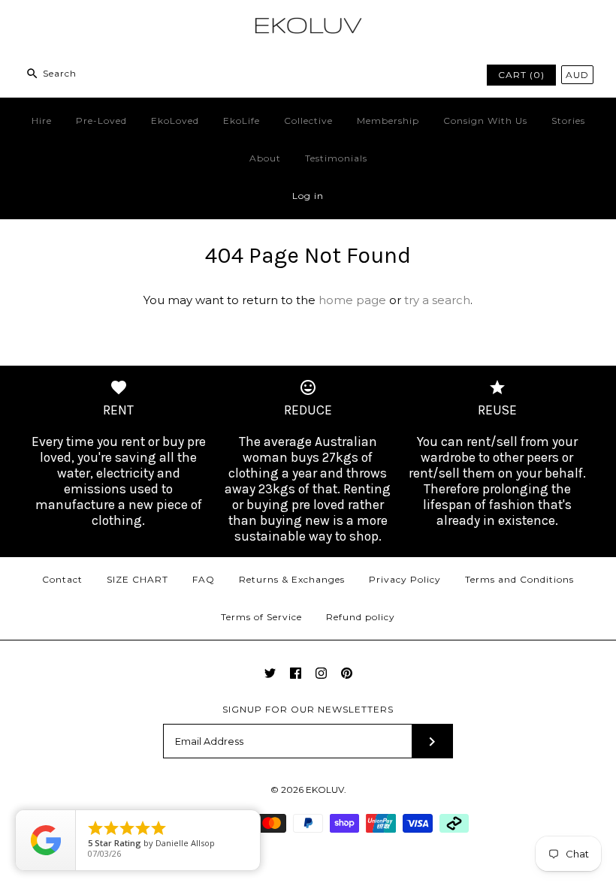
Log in (308, 195)
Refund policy (360, 616)
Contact (62, 579)
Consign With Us (485, 120)
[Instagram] (321, 673)
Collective (308, 120)
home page (352, 300)
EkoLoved (175, 120)
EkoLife (241, 120)
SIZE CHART (137, 579)
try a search (437, 300)
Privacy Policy (405, 579)
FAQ (203, 579)
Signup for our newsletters (308, 709)
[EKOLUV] (308, 24)
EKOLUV (325, 789)
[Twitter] (270, 673)
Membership (388, 120)
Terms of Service (261, 616)
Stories (568, 120)
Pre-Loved (101, 120)
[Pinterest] (346, 673)
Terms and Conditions (519, 579)
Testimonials (336, 158)
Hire (42, 120)
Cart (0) (521, 74)
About (265, 158)
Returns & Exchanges (292, 579)
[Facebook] (295, 673)
